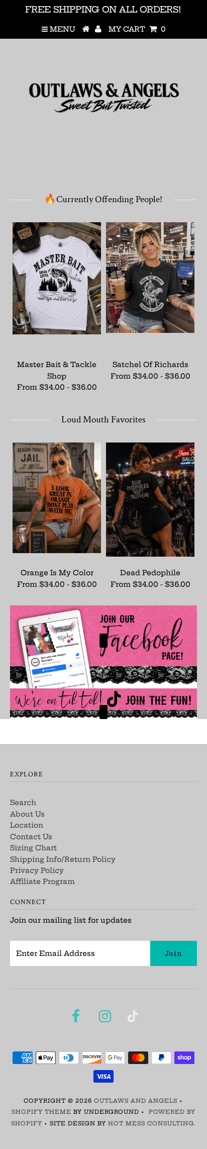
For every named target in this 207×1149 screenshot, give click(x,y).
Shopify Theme (41, 1111)
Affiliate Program (42, 881)
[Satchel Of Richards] (150, 277)
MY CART (137, 29)
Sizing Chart (33, 847)
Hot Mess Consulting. (151, 1123)
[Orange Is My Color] (57, 498)
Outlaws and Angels (135, 1100)
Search (23, 802)
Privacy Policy (37, 870)
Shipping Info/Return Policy (63, 859)
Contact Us (31, 836)
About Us (27, 814)
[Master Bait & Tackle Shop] (57, 278)
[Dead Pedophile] (150, 500)
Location (26, 825)
